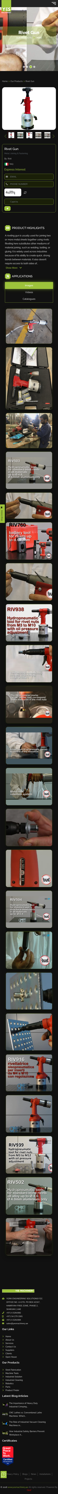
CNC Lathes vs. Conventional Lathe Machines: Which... (25, 1414)
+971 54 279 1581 (14, 1316)
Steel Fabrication (13, 1370)
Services (9, 1343)
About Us (9, 1340)
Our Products (16, 81)
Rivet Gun (29, 81)
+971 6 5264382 (13, 1313)
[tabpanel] (29, 783)
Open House (11, 1357)
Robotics (9, 1383)
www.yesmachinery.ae (18, 1487)
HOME (39, 38)
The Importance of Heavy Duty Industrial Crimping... (23, 1405)
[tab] (29, 299)
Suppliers (9, 1350)
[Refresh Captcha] (25, 192)
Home (5, 81)
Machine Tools (12, 1373)
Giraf (29, 1490)
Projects (28, 1479)
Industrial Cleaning (14, 1380)
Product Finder (12, 1390)
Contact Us (10, 1347)
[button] (24, 67)
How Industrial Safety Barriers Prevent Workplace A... (26, 1433)
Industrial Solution (13, 1377)
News (33, 1474)
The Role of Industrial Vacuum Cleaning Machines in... (27, 1424)
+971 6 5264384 (13, 1320)
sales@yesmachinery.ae (17, 1323)
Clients (8, 1353)
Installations (45, 1474)
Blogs (25, 1474)
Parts (7, 1387)
